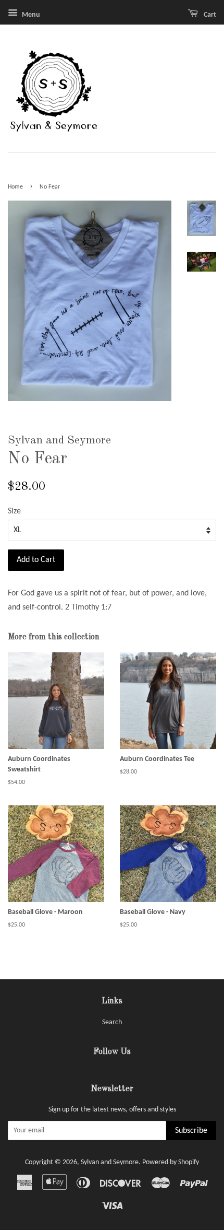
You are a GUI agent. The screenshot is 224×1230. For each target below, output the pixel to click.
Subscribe (191, 1131)
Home (15, 187)
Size (14, 511)
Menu (30, 15)
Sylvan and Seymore (110, 1162)
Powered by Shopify (170, 1162)
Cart (209, 15)
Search (112, 1022)
